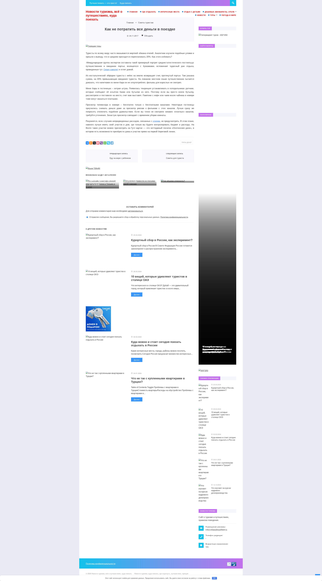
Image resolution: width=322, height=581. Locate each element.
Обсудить (148, 35)
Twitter (206, 19)
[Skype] (108, 142)
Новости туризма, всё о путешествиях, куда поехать (104, 15)
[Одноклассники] (90, 142)
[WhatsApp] (104, 142)
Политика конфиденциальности (174, 217)
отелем (156, 121)
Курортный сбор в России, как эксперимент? (161, 240)
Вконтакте (201, 19)
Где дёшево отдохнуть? (175, 174)
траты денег (187, 142)
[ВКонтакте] (87, 142)
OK (214, 578)
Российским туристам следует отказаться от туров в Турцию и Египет (101, 177)
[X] (94, 142)
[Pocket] (97, 142)
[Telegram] (111, 142)
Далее (137, 254)
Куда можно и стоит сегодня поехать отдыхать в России (156, 343)
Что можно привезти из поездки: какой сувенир (137, 176)
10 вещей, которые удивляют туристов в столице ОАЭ (159, 278)
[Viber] (101, 142)
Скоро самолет (111, 69)
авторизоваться (135, 210)
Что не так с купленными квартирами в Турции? (158, 379)
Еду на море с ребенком (96, 155)
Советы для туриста (152, 155)
